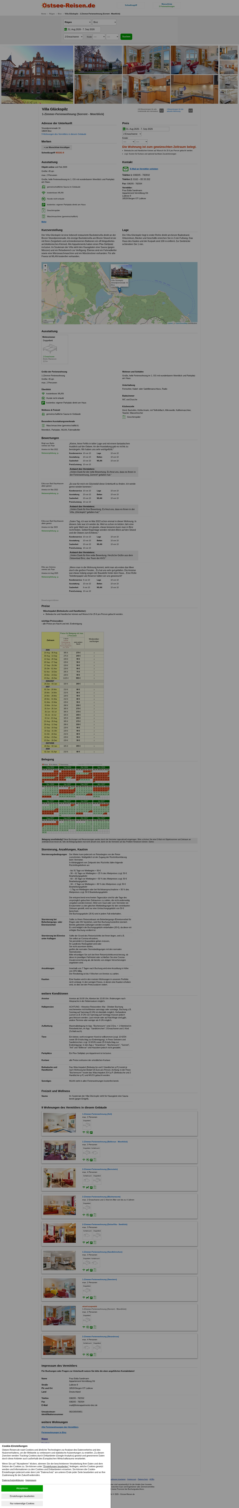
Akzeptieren (22, 1488)
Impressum (30, 1480)
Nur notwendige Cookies (22, 1503)
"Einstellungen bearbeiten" (56, 1466)
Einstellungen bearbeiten (22, 1496)
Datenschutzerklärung (13, 1480)
